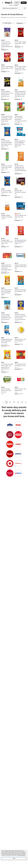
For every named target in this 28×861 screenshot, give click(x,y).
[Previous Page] (3, 402)
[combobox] (12, 8)
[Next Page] (25, 402)
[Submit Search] (25, 8)
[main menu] (2, 2)
